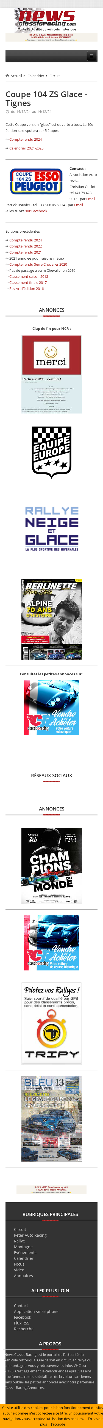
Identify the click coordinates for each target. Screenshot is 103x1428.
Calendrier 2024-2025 (26, 148)
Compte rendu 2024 (25, 139)
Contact (21, 1305)
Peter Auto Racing (30, 1235)
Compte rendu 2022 (25, 246)
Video (19, 1269)
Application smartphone (36, 1311)
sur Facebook (36, 210)
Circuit (54, 75)
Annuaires (23, 1275)
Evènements (25, 1252)
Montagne (23, 1246)
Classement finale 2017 (28, 282)
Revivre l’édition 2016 (26, 288)
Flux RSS (21, 1323)
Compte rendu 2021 (25, 252)
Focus (19, 1264)
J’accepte (58, 1424)
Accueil (16, 75)
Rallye (19, 1241)
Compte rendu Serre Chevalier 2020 (38, 264)
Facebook (22, 1317)
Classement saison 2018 (28, 276)
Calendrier (35, 75)
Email (90, 198)
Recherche (24, 1328)
